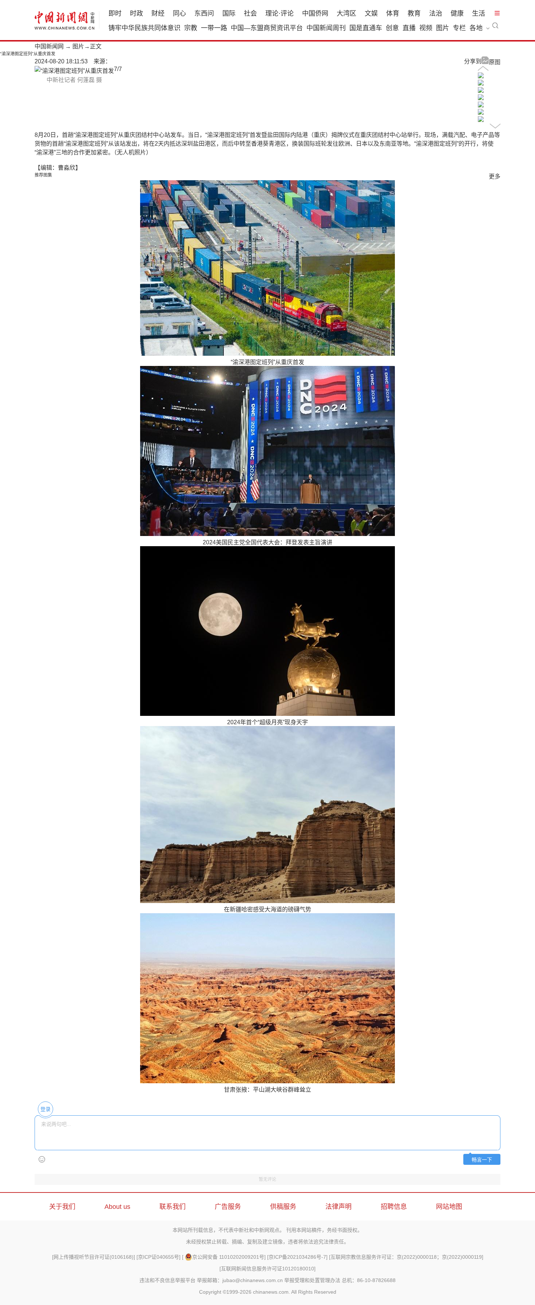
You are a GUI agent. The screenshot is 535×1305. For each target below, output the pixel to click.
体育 (392, 13)
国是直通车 (365, 28)
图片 (442, 28)
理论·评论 (279, 13)
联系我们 (172, 1206)
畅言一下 (482, 1160)
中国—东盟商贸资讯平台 (267, 28)
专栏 (459, 28)
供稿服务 (283, 1206)
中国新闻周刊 (326, 28)
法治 (435, 13)
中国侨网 (315, 13)
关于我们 (62, 1206)
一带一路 (214, 28)
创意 (392, 28)
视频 (425, 28)
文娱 (371, 13)
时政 (136, 13)
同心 (179, 13)
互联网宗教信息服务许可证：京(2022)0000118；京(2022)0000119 (406, 1257)
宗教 (190, 28)
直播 (409, 28)
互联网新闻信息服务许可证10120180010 (267, 1269)
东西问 (204, 13)
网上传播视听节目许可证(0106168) (94, 1257)
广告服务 (228, 1206)
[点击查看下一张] (74, 71)
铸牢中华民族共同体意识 (144, 28)
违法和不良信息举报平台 (167, 1280)
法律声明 (338, 1206)
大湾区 (346, 13)
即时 (115, 13)
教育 (414, 13)
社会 (250, 13)
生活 (478, 13)
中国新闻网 (49, 46)
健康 (457, 13)
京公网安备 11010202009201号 (228, 1257)
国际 (228, 13)
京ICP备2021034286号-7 (297, 1257)
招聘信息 (394, 1206)
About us (117, 1206)
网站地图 (449, 1206)
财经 (158, 13)
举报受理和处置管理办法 (312, 1280)
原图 (494, 62)
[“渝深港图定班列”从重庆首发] (481, 76)
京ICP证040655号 (158, 1257)
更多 (494, 176)
